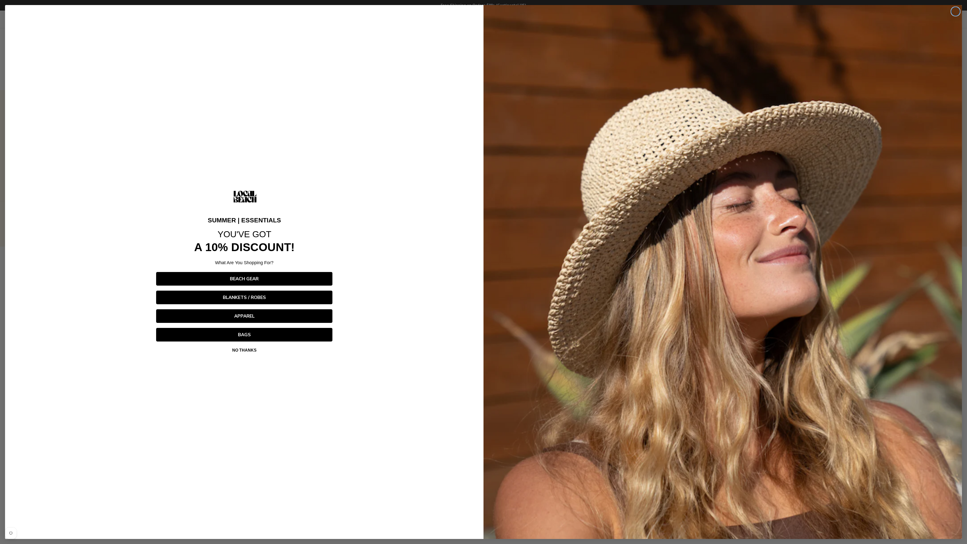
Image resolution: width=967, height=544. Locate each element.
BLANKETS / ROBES (244, 297)
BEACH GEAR (244, 279)
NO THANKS (244, 350)
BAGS (244, 335)
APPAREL (244, 316)
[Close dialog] (955, 11)
